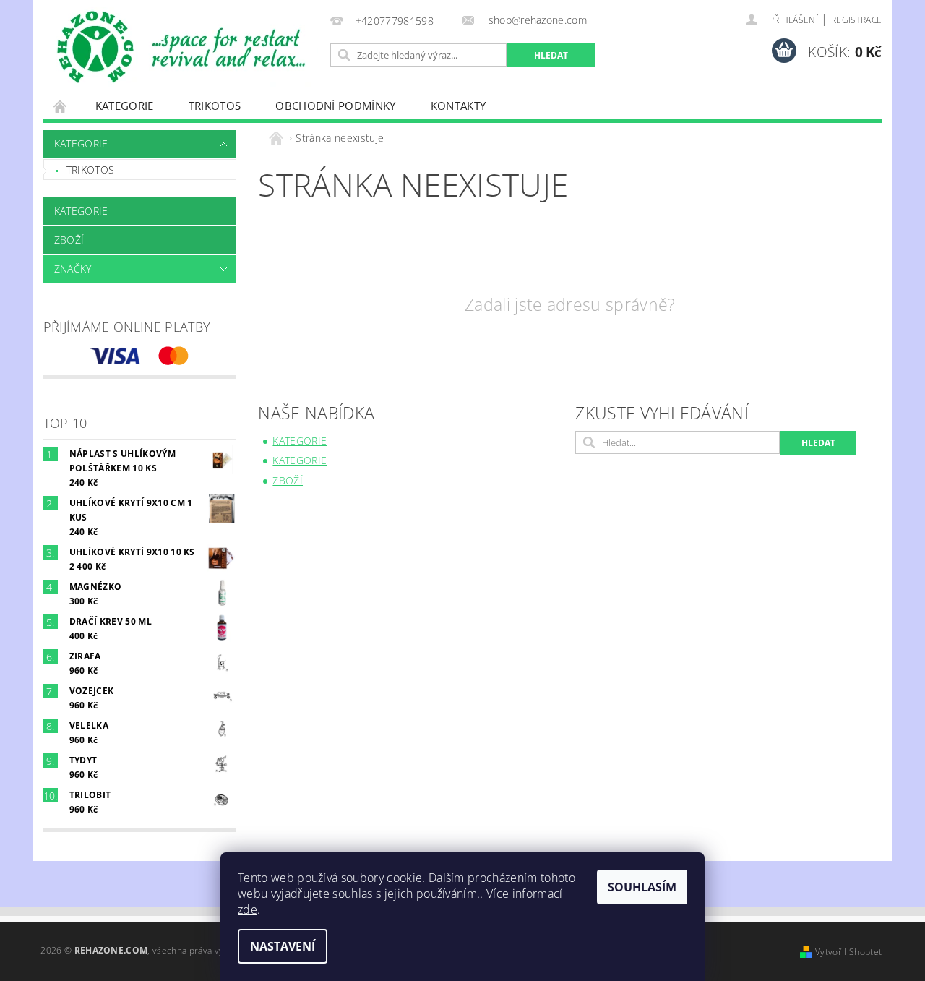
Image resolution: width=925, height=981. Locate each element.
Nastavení (282, 946)
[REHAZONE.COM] (184, 47)
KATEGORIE (124, 105)
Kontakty (458, 105)
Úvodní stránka (60, 106)
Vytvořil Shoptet (848, 952)
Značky (73, 268)
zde (247, 909)
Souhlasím (642, 887)
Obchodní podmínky (335, 105)
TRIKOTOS (215, 105)
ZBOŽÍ (69, 240)
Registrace (856, 20)
